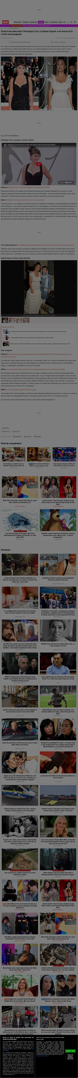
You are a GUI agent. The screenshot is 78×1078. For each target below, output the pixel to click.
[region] (39, 1056)
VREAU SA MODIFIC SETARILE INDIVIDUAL (70, 1057)
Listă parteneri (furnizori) (42, 1055)
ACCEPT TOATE (70, 1051)
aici (13, 1065)
